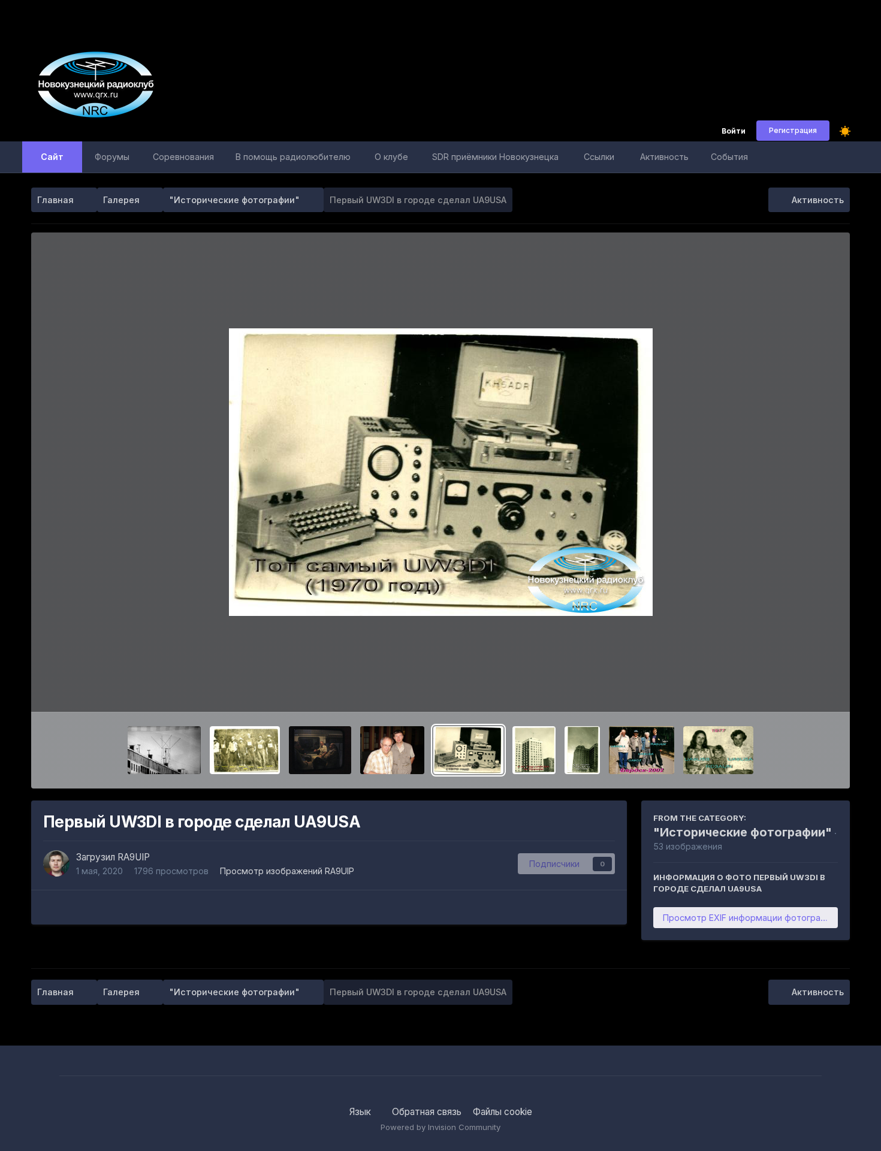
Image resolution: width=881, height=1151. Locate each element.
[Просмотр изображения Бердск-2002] (641, 750)
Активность (664, 157)
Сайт (52, 157)
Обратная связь (426, 1111)
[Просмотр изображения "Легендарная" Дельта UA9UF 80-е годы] (164, 750)
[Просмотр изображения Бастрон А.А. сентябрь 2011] (320, 750)
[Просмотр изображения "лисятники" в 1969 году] (245, 750)
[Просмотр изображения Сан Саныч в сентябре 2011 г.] (392, 750)
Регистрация (793, 130)
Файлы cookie (502, 1111)
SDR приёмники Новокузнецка (495, 157)
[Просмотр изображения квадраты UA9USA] (582, 750)
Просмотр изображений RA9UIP (287, 871)
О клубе (391, 157)
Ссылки (599, 157)
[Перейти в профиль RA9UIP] (56, 863)
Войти (734, 131)
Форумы (112, 157)
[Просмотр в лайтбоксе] (441, 472)
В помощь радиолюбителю (293, 157)
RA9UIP (133, 857)
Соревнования (183, 157)
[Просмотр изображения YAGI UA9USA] (534, 750)
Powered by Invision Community (440, 1127)
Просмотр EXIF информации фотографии (750, 918)
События (729, 157)
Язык (361, 1111)
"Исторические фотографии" (742, 832)
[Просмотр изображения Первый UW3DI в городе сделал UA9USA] (468, 750)
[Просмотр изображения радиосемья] (718, 750)
